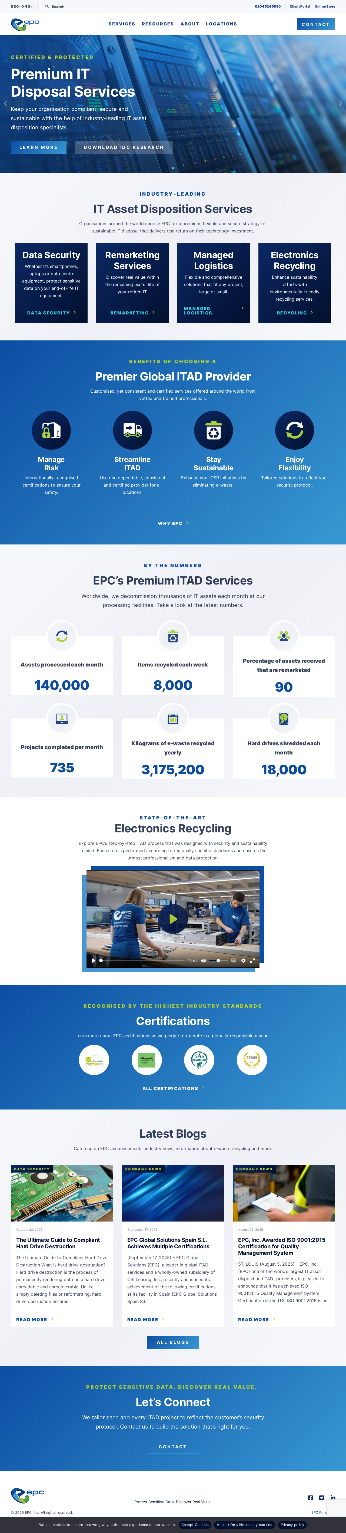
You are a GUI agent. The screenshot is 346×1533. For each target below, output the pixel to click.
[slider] (142, 960)
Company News (143, 1169)
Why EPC (170, 523)
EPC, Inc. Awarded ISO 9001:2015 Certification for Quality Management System (281, 1246)
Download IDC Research (124, 143)
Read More (31, 1319)
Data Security (48, 313)
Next (340, 103)
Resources (158, 24)
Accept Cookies (195, 1524)
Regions (21, 6)
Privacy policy (292, 1524)
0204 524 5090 (268, 6)
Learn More (38, 143)
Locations (221, 24)
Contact (316, 24)
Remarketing (130, 313)
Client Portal (300, 6)
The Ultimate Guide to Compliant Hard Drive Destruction (58, 1243)
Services (122, 24)
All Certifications (170, 1088)
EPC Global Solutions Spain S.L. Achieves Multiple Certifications (168, 1243)
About (190, 24)
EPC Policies (321, 1512)
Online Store (325, 6)
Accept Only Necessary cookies (244, 1524)
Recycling (292, 313)
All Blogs (173, 1342)
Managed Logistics (198, 310)
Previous (5, 103)
